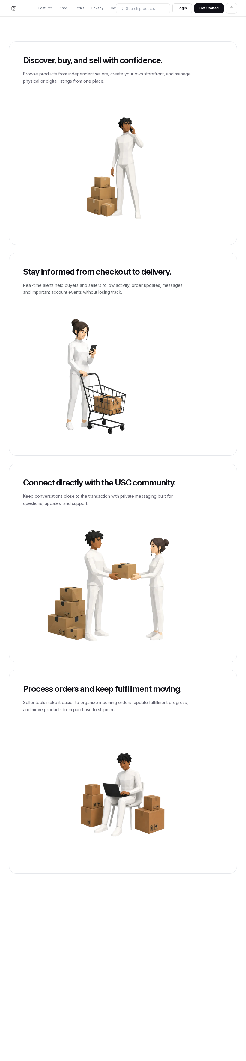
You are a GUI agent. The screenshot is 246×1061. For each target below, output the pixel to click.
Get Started (209, 8)
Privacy (98, 8)
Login (182, 8)
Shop (64, 8)
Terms (79, 8)
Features (45, 8)
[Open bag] (231, 8)
